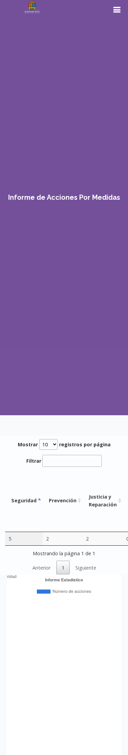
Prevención (62, 500)
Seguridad (24, 500)
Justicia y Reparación (103, 500)
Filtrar (33, 461)
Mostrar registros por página (64, 444)
